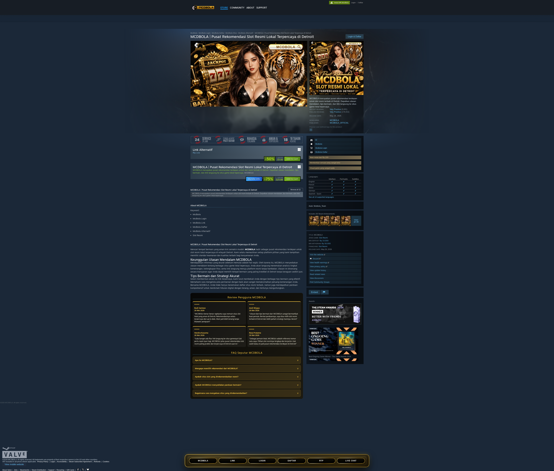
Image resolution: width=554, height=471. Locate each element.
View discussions (317, 278)
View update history (318, 270)
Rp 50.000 (326, 243)
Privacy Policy (42, 462)
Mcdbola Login (204, 33)
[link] (274, 159)
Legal (52, 462)
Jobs (16, 470)
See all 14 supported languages (321, 197)
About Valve (7, 470)
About (250, 7)
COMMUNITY (237, 7)
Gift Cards (70, 470)
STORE (224, 7)
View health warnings (319, 262)
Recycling (60, 470)
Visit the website (317, 255)
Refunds (97, 462)
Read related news (317, 274)
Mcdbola (193, 33)
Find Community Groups (320, 282)
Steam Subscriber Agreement (80, 462)
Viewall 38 (356, 221)
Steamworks (24, 470)
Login (353, 3)
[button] (335, 168)
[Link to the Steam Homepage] (203, 10)
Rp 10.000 (324, 241)
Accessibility (62, 462)
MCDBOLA (334, 120)
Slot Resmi (323, 238)
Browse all (296, 190)
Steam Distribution (39, 470)
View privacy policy (318, 266)
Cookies (106, 462)
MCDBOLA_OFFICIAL (339, 123)
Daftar (360, 3)
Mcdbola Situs (231, 33)
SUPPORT (261, 7)
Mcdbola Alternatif (245, 33)
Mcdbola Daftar (218, 33)
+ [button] (310, 130)
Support (51, 470)
